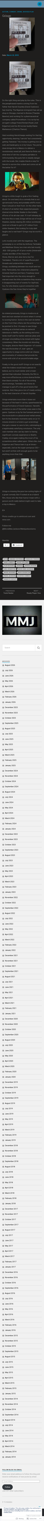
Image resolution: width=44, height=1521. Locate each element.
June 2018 (9, 1177)
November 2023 (11, 839)
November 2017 (11, 1214)
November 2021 (11, 961)
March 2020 (9, 1066)
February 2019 (10, 1135)
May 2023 (9, 871)
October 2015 (10, 1346)
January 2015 (10, 1394)
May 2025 (9, 744)
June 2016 (9, 1304)
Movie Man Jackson (25, 569)
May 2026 (9, 681)
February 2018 (10, 1198)
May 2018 (9, 1182)
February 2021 (10, 1008)
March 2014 (9, 1446)
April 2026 (9, 686)
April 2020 (9, 1061)
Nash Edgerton (24, 572)
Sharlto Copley (10, 579)
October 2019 (10, 1093)
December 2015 (11, 1336)
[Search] (38, 647)
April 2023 (9, 876)
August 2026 (10, 665)
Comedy (12, 12)
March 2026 (9, 692)
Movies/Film (28, 12)
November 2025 (11, 713)
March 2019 (9, 1130)
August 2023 (10, 855)
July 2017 (9, 1235)
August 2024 (10, 792)
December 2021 (11, 955)
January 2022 (10, 950)
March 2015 (9, 1383)
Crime (19, 12)
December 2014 (11, 1399)
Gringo (19, 565)
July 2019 (9, 1108)
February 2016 (10, 1325)
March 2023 (9, 882)
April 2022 (9, 934)
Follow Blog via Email (12, 1470)
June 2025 (9, 739)
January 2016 (10, 1330)
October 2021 (10, 966)
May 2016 (9, 1309)
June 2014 (9, 1430)
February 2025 (10, 760)
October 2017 (10, 1219)
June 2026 (9, 676)
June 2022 (9, 924)
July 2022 (9, 918)
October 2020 (10, 1029)
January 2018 (10, 1203)
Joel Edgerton (10, 569)
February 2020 (10, 1072)
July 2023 (9, 860)
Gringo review (30, 565)
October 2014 (10, 1409)
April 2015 (9, 1378)
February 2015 (10, 1388)
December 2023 (11, 834)
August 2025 (10, 728)
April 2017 (9, 1251)
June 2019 (9, 1114)
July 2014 (9, 1425)
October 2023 (10, 845)
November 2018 (11, 1151)
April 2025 (9, 750)
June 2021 (9, 987)
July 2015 (9, 1362)
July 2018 (9, 1172)
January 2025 (10, 765)
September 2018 (11, 1161)
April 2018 (9, 1188)
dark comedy (9, 562)
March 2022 (9, 940)
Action (5, 12)
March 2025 (9, 755)
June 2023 (9, 866)
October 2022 (10, 903)
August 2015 (10, 1357)
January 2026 (10, 702)
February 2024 (10, 823)
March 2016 (9, 1320)
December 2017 (11, 1209)
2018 (5, 559)
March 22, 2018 (13, 55)
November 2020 (11, 1024)
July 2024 (9, 797)
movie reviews (9, 572)
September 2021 (11, 971)
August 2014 (10, 1420)
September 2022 (11, 908)
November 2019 (11, 1087)
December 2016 (11, 1272)
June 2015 (9, 1367)
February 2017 (10, 1262)
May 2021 (9, 992)
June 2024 (9, 802)
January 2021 (10, 1014)
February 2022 (10, 945)
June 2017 (9, 1240)
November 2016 (11, 1277)
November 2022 (11, 897)
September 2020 (11, 1035)
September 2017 (11, 1225)
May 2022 (9, 929)
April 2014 (9, 1441)
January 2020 (10, 1077)
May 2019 (9, 1119)
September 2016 (11, 1288)
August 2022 (10, 913)
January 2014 (10, 1457)
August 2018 (10, 1167)
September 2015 (11, 1351)
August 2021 (10, 977)
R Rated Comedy (24, 576)
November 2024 (11, 776)
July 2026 (9, 670)
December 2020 (11, 1019)
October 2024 (10, 781)
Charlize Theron (32, 559)
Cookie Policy (8, 1512)
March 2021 (9, 1003)
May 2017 (9, 1246)
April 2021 (9, 998)
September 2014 (11, 1415)
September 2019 (11, 1098)
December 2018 (11, 1145)
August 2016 (10, 1293)
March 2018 (9, 1193)
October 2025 (10, 718)
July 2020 (9, 1045)
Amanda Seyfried (16, 559)
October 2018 (10, 1156)
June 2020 (9, 1050)
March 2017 (9, 1256)
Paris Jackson (9, 576)
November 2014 (11, 1404)
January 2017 (10, 1267)
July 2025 (9, 734)
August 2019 (10, 1103)
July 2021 (9, 982)
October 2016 (10, 1283)
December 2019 (11, 1082)
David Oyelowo (23, 562)
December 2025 (11, 707)
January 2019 (10, 1140)
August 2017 (10, 1230)
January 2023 (10, 892)
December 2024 (11, 771)
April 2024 (9, 813)
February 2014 (10, 1452)
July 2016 (9, 1299)
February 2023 (10, 887)
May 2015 (9, 1372)
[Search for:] (22, 647)
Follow (7, 1487)
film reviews (9, 565)
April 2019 (9, 1124)
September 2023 (11, 850)
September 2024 (11, 786)
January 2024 (10, 829)
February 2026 (10, 697)
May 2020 (9, 1056)
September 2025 (11, 723)
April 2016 (9, 1314)
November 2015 (11, 1341)
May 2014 (9, 1436)
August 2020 (10, 1040)
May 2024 (9, 808)
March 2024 (9, 818)
